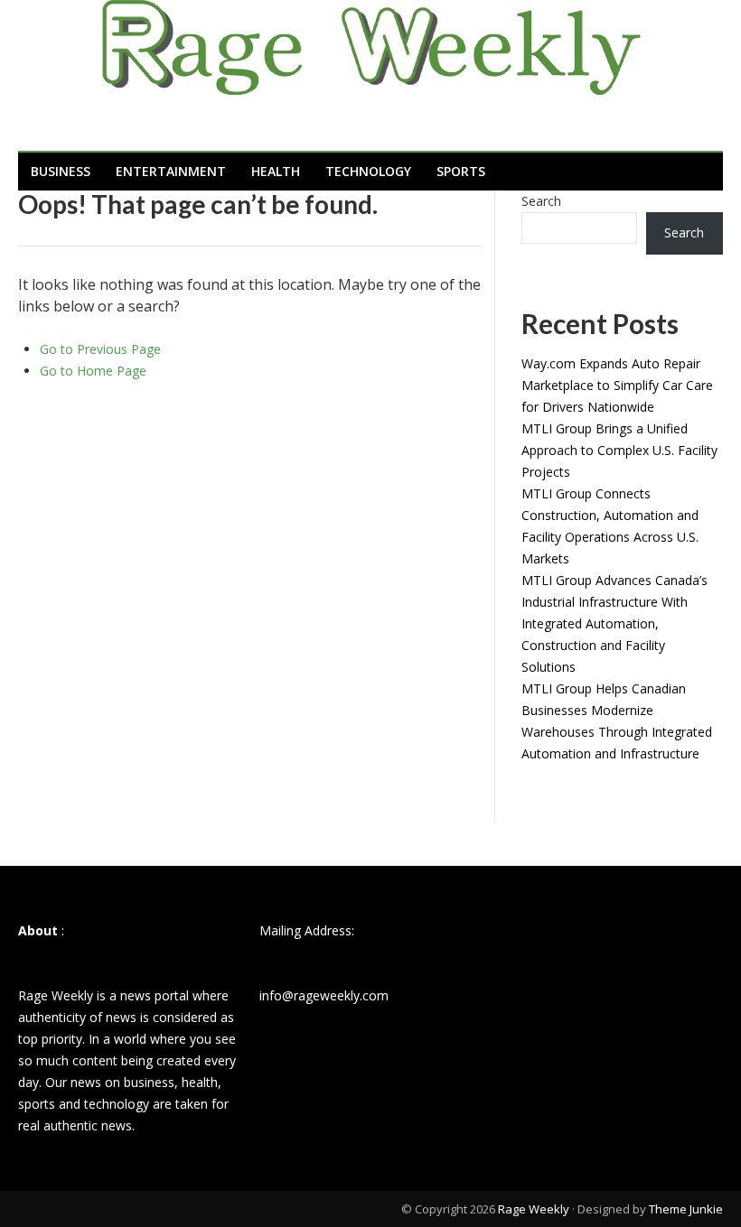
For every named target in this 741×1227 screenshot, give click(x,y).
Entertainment (171, 171)
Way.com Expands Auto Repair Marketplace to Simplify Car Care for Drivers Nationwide (617, 385)
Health (275, 171)
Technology (368, 171)
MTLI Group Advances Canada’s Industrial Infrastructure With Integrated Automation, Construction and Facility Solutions (614, 623)
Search (541, 200)
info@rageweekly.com (324, 995)
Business (60, 171)
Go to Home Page (93, 370)
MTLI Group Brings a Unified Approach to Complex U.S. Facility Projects (619, 450)
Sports (460, 171)
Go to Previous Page (100, 349)
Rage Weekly (533, 1209)
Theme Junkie (686, 1209)
